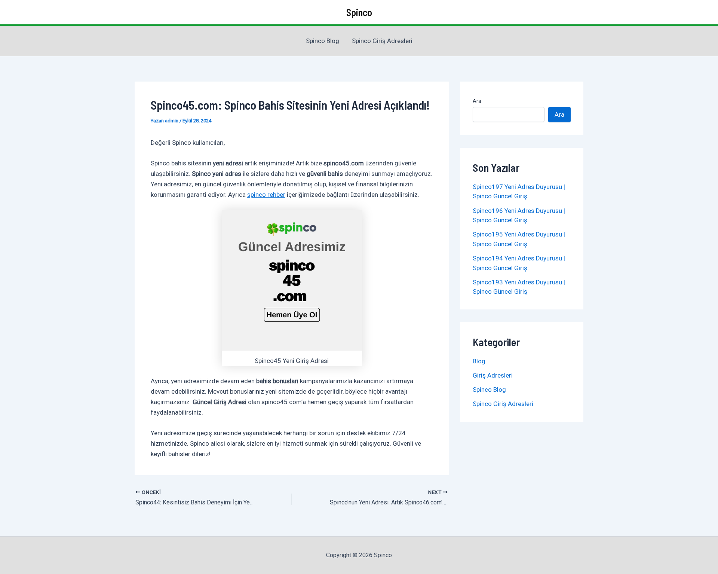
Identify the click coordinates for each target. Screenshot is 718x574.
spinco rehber (266, 194)
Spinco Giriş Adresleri (382, 41)
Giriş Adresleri (493, 375)
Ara (477, 101)
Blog (479, 361)
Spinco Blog (322, 41)
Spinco (359, 12)
